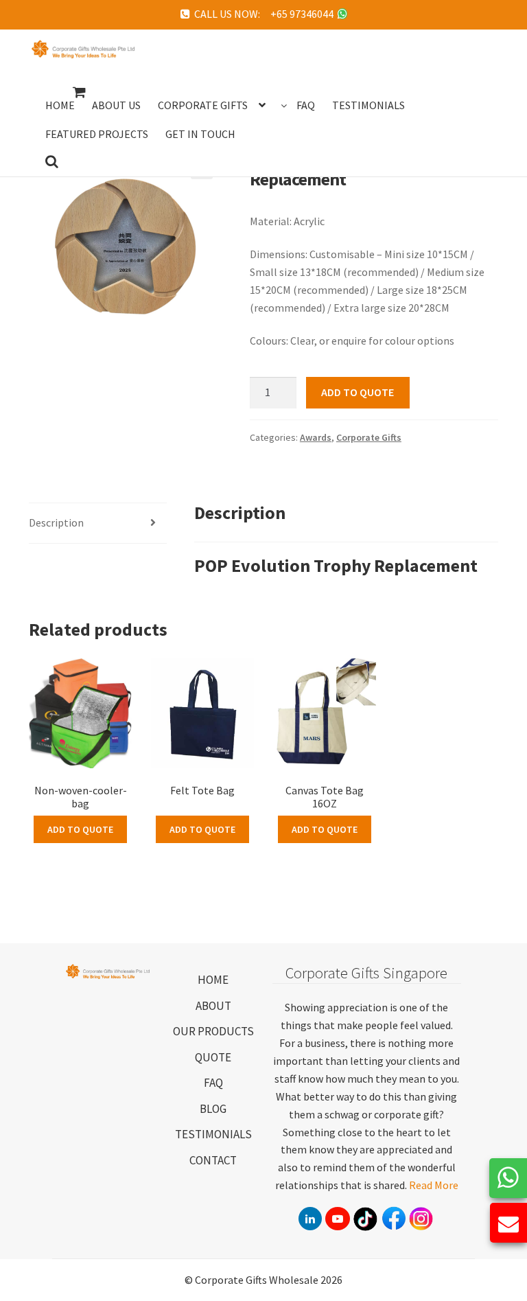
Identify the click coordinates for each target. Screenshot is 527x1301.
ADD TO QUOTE (357, 392)
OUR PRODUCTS (213, 1031)
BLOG (213, 1108)
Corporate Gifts (368, 437)
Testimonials (368, 105)
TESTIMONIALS (213, 1134)
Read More (433, 1185)
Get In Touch (200, 134)
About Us (116, 105)
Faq (305, 105)
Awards (315, 437)
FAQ (213, 1082)
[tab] (98, 523)
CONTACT (213, 1160)
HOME (213, 979)
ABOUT (213, 1005)
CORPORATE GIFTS (203, 105)
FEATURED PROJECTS (96, 134)
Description (56, 522)
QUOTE (213, 1057)
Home (60, 105)
